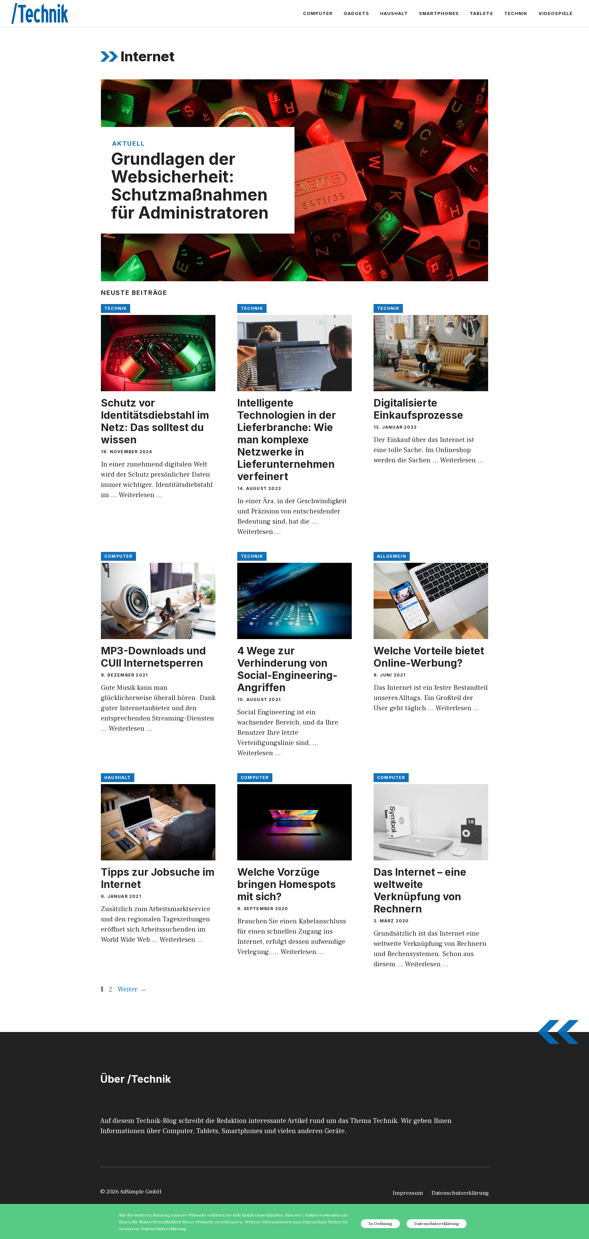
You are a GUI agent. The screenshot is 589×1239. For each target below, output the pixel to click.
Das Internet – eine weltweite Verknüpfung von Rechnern (420, 890)
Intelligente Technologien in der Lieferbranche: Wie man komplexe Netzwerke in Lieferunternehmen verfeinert (286, 439)
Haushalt (394, 13)
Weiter (132, 989)
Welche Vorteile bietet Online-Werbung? (429, 657)
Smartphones (439, 13)
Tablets (481, 13)
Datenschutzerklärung (460, 1193)
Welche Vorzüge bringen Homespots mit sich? (286, 884)
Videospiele (556, 13)
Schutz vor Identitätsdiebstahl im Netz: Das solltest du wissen (155, 421)
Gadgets (356, 13)
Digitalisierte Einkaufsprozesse (418, 409)
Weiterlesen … (140, 495)
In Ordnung (380, 1223)
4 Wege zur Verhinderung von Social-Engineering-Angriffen (287, 669)
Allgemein (391, 556)
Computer (318, 13)
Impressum (408, 1193)
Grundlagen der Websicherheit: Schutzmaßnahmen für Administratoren (190, 186)
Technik (516, 13)
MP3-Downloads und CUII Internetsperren (153, 657)
